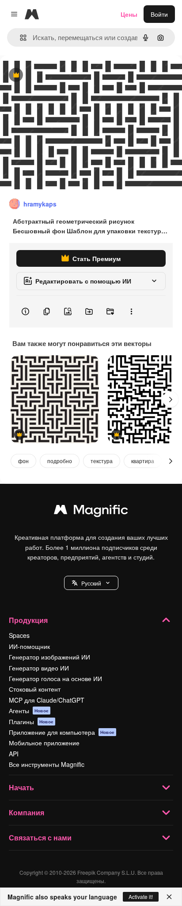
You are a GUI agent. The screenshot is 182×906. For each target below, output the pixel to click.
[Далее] (170, 399)
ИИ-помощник (29, 646)
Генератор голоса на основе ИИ (55, 678)
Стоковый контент (35, 689)
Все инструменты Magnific (46, 764)
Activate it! (141, 896)
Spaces (19, 635)
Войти (159, 14)
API (14, 753)
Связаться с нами (40, 837)
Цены (129, 14)
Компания (26, 812)
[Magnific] (91, 511)
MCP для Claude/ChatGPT (46, 700)
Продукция (28, 620)
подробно (59, 460)
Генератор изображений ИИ (49, 656)
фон (23, 460)
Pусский (91, 583)
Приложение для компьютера (61, 732)
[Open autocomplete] (20, 37)
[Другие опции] (131, 311)
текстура (102, 460)
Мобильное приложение (44, 742)
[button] (91, 583)
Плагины (31, 721)
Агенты (29, 710)
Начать (21, 787)
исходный (59, 75)
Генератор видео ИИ (39, 667)
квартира (142, 460)
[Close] (169, 896)
